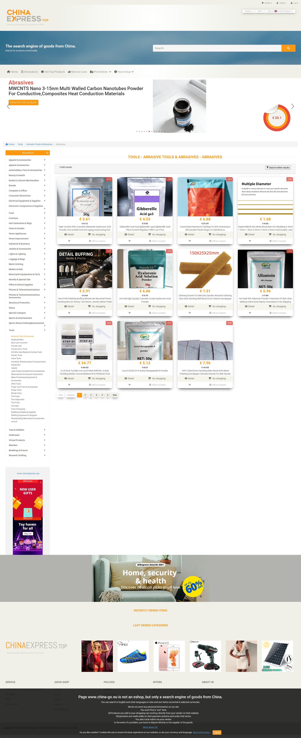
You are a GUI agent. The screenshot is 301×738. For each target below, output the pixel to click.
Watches (13, 445)
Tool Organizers (17, 399)
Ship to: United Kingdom (280, 11)
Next (115, 395)
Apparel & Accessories (20, 160)
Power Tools (16, 390)
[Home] (27, 15)
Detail (71, 234)
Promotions (100, 71)
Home (14, 71)
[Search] (288, 48)
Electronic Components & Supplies (26, 206)
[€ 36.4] (193, 106)
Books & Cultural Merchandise (24, 180)
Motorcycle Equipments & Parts (24, 274)
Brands (12, 185)
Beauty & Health (17, 175)
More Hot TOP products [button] (24, 102)
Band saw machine (19, 343)
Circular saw (16, 346)
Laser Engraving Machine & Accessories (28, 371)
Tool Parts (15, 403)
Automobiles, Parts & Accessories (25, 170)
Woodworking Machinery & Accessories (27, 418)
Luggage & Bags (17, 259)
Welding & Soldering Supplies (23, 412)
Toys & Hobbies (16, 430)
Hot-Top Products (54, 71)
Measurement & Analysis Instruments (27, 374)
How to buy (124, 71)
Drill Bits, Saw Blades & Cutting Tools (26, 352)
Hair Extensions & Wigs (20, 223)
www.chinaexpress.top (28, 473)
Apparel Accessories (19, 165)
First (61, 395)
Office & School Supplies (21, 284)
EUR (259, 11)
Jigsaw (14, 368)
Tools (20, 144)
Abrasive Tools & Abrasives (39, 144)
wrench (14, 421)
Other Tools (16, 384)
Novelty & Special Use (19, 279)
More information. (202, 732)
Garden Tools (16, 355)
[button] (292, 106)
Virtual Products (17, 440)
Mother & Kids (16, 269)
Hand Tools (16, 358)
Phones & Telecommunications (24, 289)
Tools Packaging (18, 409)
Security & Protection (19, 302)
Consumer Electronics (20, 195)
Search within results (279, 167)
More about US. (150, 727)
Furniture (13, 218)
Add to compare (99, 241)
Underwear (14, 435)
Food (11, 213)
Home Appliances (17, 233)
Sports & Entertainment (20, 318)
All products (30, 71)
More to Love (79, 71)
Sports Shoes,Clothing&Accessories (26, 323)
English (248, 11)
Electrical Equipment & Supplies (24, 201)
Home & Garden (16, 228)
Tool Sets (15, 406)
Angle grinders (17, 340)
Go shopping (98, 234)
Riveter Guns (16, 393)
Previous (70, 395)
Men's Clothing (16, 264)
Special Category (17, 313)
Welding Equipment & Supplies (24, 415)
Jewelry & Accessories (20, 249)
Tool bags (15, 396)
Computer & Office (18, 190)
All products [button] (28, 152)
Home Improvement (19, 238)
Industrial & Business (19, 244)
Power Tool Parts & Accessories (24, 387)
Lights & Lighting (17, 254)
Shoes (12, 308)
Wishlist (268, 3)
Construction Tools (19, 349)
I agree (217, 732)
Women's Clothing (17, 455)
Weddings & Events (18, 450)
